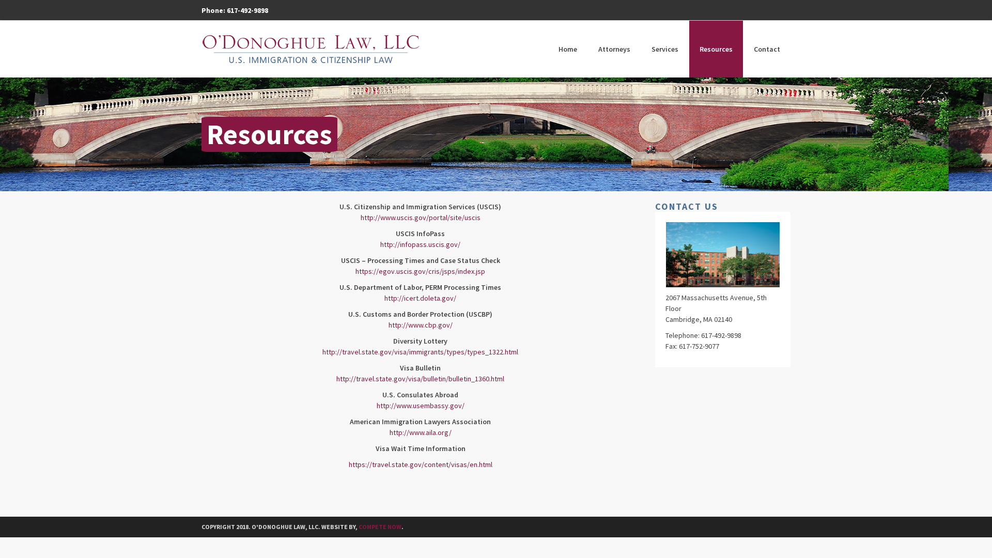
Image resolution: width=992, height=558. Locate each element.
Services (665, 49)
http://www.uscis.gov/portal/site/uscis (421, 217)
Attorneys (614, 49)
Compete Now (380, 527)
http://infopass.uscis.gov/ (420, 244)
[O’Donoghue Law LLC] (311, 49)
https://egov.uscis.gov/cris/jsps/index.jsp (420, 271)
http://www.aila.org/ (421, 432)
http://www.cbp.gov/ (421, 325)
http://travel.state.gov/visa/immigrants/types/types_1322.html (420, 352)
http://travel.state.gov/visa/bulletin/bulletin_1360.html (420, 378)
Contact (767, 49)
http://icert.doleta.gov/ (420, 298)
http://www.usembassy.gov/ (420, 405)
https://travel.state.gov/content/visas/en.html (420, 464)
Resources (716, 49)
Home (568, 49)
